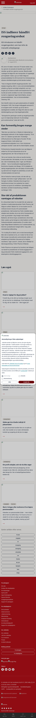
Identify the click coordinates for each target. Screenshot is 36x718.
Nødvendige (7, 376)
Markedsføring (8, 378)
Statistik (23, 376)
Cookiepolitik (23, 370)
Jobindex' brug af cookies (16, 363)
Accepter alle (26, 382)
